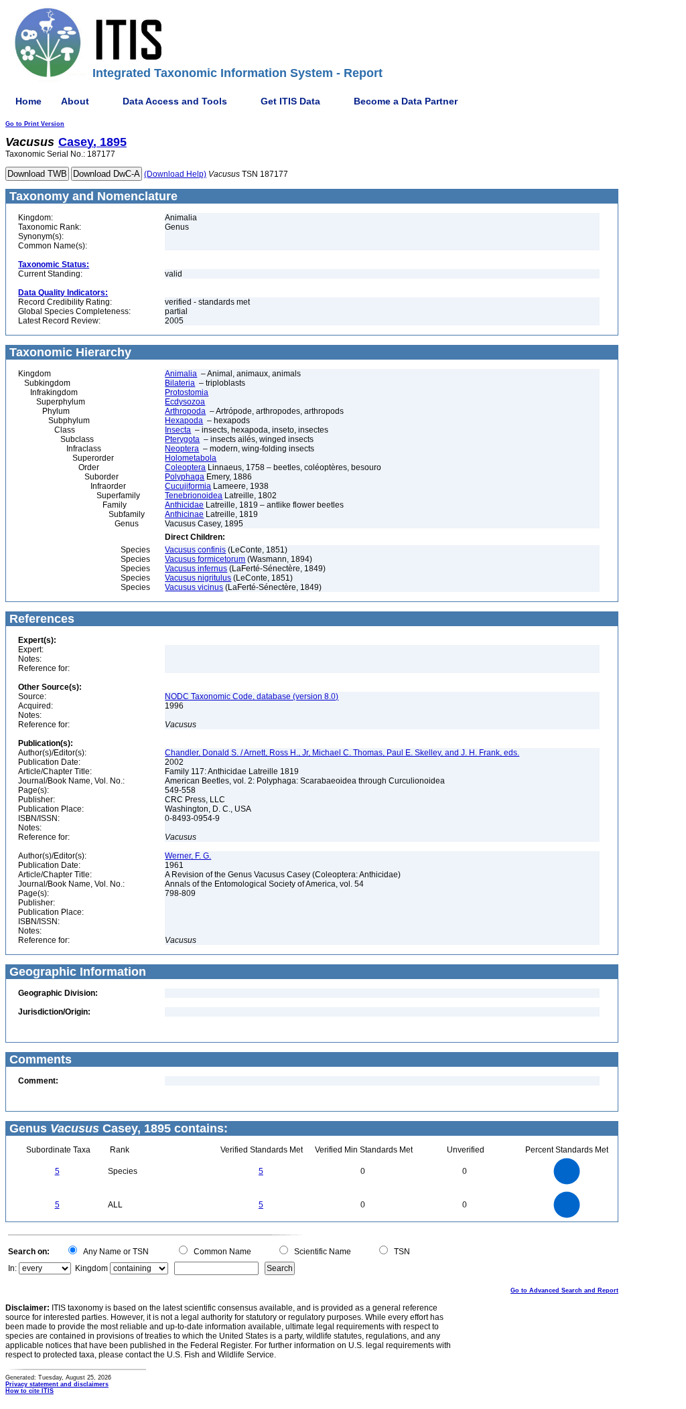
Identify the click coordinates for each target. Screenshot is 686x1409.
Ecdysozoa (185, 401)
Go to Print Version (34, 124)
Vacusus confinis (195, 549)
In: (12, 1268)
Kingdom (91, 1268)
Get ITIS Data (290, 101)
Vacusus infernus (196, 568)
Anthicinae (184, 514)
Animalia (181, 373)
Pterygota (182, 439)
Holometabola (190, 458)
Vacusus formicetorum (205, 559)
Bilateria (180, 383)
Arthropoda (185, 411)
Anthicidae (184, 505)
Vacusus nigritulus (198, 578)
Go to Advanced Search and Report (564, 1290)
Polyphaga (184, 476)
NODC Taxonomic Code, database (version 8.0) (251, 696)
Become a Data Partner (406, 101)
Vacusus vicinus (194, 587)
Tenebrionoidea (193, 495)
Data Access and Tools (175, 101)
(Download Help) (175, 174)
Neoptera (182, 448)
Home (28, 101)
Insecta (178, 430)
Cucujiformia (188, 486)
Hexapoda (184, 420)
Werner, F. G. (188, 856)
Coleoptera (185, 467)
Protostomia (186, 392)
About (75, 101)
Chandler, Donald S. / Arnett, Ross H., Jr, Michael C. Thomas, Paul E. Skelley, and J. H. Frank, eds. (342, 752)
